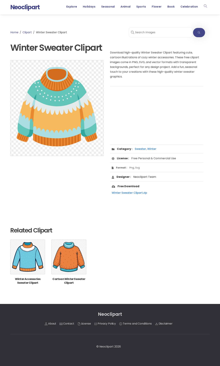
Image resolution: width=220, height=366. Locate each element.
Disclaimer (165, 324)
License (85, 324)
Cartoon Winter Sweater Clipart (68, 281)
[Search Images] (199, 32)
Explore (71, 7)
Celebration (189, 7)
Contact (68, 324)
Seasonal (108, 7)
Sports (141, 7)
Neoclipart (106, 347)
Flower (157, 7)
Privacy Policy (106, 324)
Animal (125, 7)
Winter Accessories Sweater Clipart (28, 281)
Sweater (140, 149)
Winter (151, 149)
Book (171, 7)
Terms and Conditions (137, 324)
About (51, 324)
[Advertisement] (57, 186)
